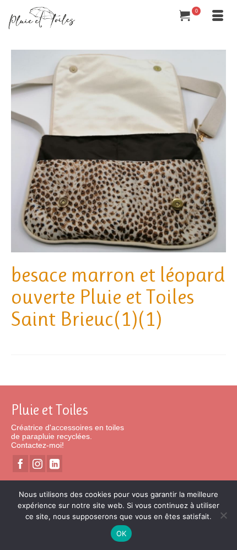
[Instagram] (37, 463)
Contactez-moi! (37, 445)
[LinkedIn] (54, 463)
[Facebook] (20, 463)
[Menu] (217, 16)
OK (121, 533)
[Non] (223, 515)
